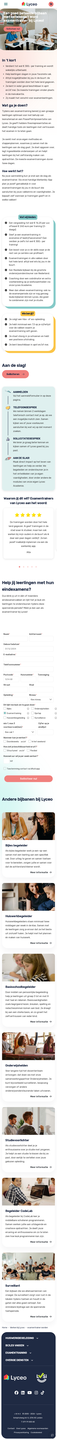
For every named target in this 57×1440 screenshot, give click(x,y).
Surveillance (40, 718)
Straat (6, 685)
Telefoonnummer (12, 664)
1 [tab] (19, 567)
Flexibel (33, 750)
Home (4, 1327)
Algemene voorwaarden (38, 1428)
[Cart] (51, 4)
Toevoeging (43, 675)
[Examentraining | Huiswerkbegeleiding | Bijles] (29, 4)
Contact (11, 1428)
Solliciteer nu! (13, 29)
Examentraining (14, 713)
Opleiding (8, 695)
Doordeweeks (16, 741)
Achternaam (35, 634)
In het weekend (38, 741)
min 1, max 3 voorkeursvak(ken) (13, 725)
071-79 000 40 (29, 1422)
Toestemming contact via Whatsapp (23, 769)
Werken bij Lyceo (17, 1327)
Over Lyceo (21, 1428)
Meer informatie (39, 872)
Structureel (15, 750)
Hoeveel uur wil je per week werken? (21, 758)
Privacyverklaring (21, 1432)
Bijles (9, 709)
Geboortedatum (11, 644)
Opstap (38, 713)
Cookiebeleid (36, 1432)
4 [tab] (32, 567)
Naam (6, 634)
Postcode (8, 675)
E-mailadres (9, 654)
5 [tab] (36, 567)
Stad (31, 685)
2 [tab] (23, 567)
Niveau (33, 695)
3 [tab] (27, 567)
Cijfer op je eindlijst (43, 725)
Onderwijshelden (42, 709)
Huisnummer (27, 675)
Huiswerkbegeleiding (16, 718)
